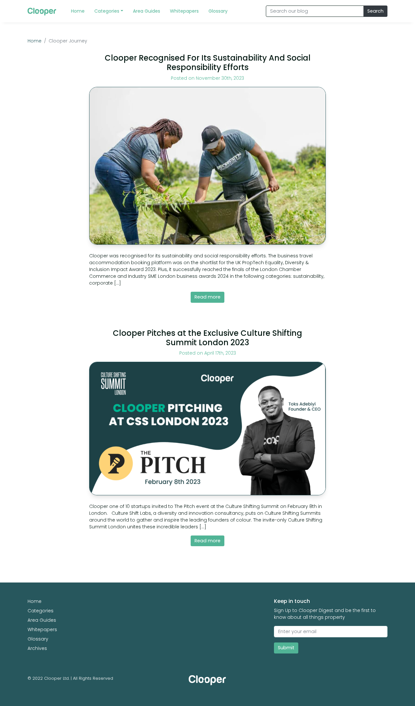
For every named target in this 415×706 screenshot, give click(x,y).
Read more (207, 297)
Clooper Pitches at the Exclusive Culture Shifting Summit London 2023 (207, 338)
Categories (40, 610)
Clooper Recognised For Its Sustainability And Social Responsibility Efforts (208, 63)
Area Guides (42, 620)
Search (375, 11)
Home (35, 41)
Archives (37, 648)
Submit (286, 647)
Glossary (38, 639)
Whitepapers (42, 629)
